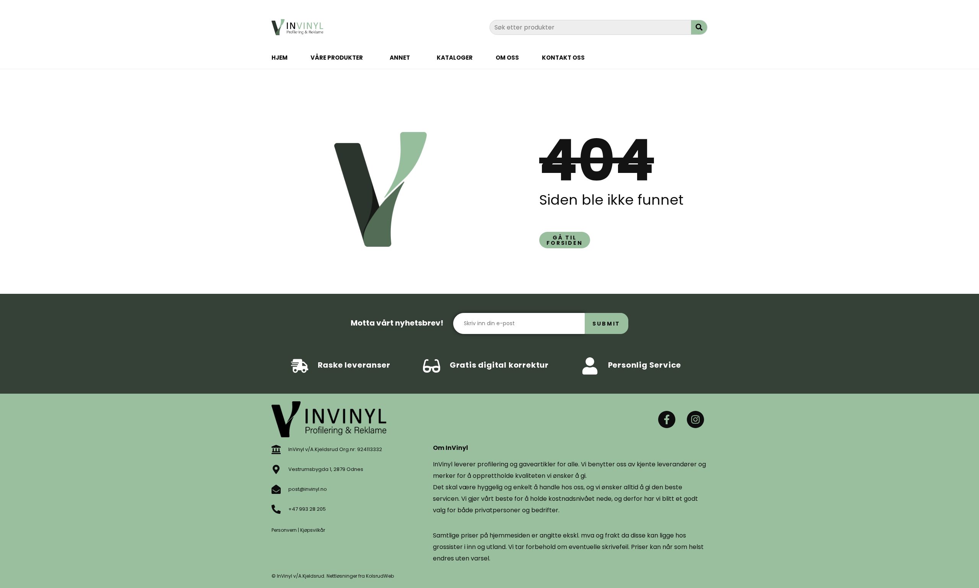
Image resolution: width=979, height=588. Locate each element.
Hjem (280, 58)
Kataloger (455, 58)
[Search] (699, 27)
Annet (400, 58)
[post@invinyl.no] (276, 489)
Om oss (507, 58)
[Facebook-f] (666, 419)
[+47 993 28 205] (276, 509)
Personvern (284, 530)
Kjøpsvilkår (312, 530)
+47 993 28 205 (307, 509)
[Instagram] (695, 419)
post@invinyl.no (307, 489)
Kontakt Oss (563, 58)
